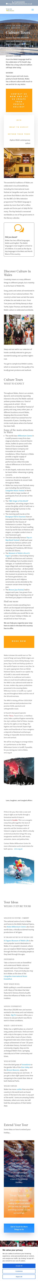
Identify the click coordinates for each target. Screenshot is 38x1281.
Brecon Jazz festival (16, 590)
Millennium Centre (25, 436)
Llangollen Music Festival (14, 490)
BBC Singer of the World (18, 501)
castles (19, 1089)
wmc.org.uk (18, 849)
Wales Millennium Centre (16, 927)
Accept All (19, 1266)
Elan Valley (25, 1067)
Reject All (19, 1277)
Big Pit (13, 1015)
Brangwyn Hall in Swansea (15, 517)
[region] (19, 1264)
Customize (19, 1271)
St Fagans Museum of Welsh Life (16, 941)
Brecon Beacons (13, 1070)
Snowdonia (26, 1064)
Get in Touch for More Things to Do (19, 1228)
